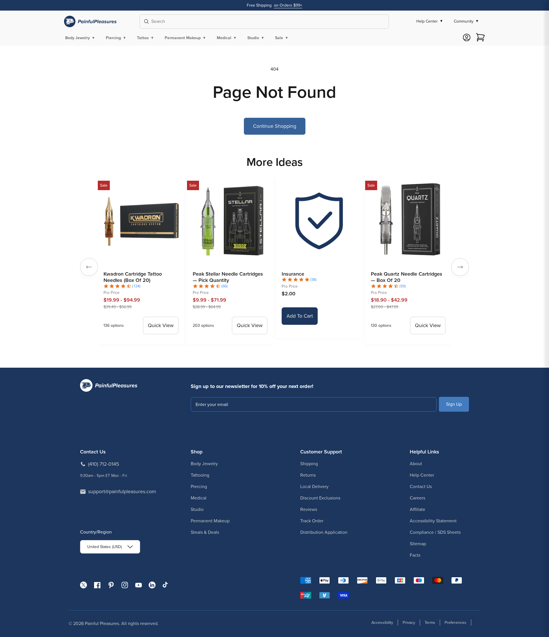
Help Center (422, 475)
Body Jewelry (204, 463)
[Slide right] (460, 267)
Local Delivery (314, 486)
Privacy (409, 623)
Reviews (308, 509)
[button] (81, 38)
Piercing (199, 486)
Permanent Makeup (210, 520)
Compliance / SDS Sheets (435, 532)
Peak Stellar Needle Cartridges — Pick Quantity (228, 277)
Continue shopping (274, 126)
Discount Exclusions (320, 498)
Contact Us (421, 486)
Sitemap (418, 543)
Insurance (293, 274)
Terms (430, 623)
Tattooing (200, 475)
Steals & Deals (205, 532)
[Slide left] (89, 267)
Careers (417, 498)
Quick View (161, 325)
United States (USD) (104, 547)
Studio (197, 509)
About (416, 463)
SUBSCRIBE (454, 404)
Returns (308, 475)
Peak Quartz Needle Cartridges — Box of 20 (406, 277)
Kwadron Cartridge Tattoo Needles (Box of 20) (133, 277)
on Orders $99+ (288, 5)
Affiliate (417, 509)
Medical (198, 498)
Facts (415, 555)
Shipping (309, 463)
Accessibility (382, 623)
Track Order (311, 520)
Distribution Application (323, 532)
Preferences (455, 623)
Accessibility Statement (433, 520)
